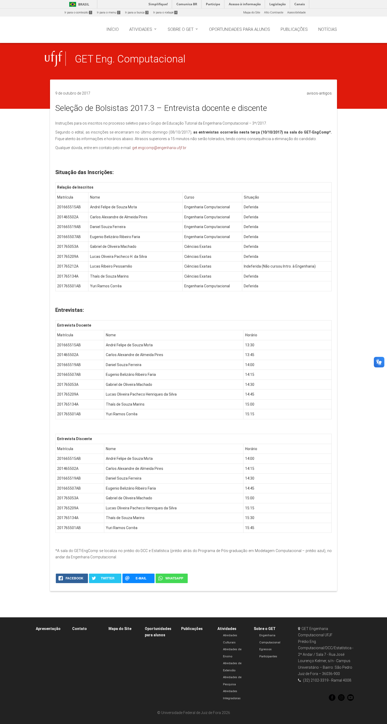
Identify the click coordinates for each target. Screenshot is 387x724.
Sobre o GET (265, 629)
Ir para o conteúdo (77, 12)
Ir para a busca (136, 12)
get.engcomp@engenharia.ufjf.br (159, 148)
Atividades (226, 629)
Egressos (265, 649)
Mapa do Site (251, 12)
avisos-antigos (319, 93)
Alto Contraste (273, 12)
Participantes (268, 656)
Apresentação (48, 629)
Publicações (192, 629)
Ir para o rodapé (165, 12)
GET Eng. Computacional (130, 59)
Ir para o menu (108, 12)
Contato (79, 629)
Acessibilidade (296, 12)
